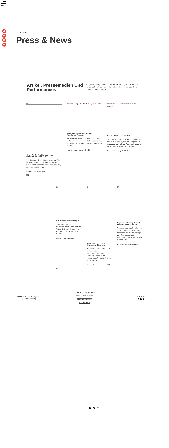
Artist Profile (102, 370)
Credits (19, 310)
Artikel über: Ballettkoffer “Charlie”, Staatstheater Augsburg (80, 134)
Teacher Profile (104, 364)
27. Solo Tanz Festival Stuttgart (67, 221)
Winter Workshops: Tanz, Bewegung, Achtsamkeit (96, 244)
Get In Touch (102, 384)
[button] (4, 31)
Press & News (103, 377)
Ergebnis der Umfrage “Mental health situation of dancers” (128, 223)
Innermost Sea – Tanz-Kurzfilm (118, 136)
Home (97, 357)
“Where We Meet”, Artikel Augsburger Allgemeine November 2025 (40, 155)
